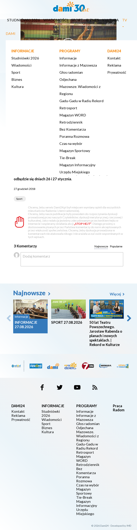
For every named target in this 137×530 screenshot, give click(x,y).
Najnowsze (30, 293)
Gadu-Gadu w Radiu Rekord (81, 101)
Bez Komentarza (72, 129)
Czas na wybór (70, 143)
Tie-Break (67, 158)
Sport (77, 20)
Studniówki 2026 (23, 20)
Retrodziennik (71, 122)
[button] (129, 318)
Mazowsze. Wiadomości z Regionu (80, 90)
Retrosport (68, 108)
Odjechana (68, 79)
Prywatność (116, 72)
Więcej (116, 294)
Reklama (114, 65)
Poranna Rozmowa (74, 136)
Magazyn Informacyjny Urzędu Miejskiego (77, 168)
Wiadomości (55, 20)
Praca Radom (119, 408)
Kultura (110, 20)
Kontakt (114, 58)
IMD (128, 525)
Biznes (92, 20)
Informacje (68, 58)
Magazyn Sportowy (74, 150)
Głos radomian (71, 72)
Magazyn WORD (72, 115)
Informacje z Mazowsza (78, 65)
